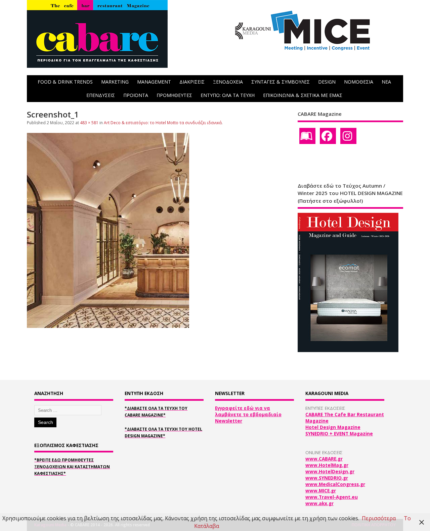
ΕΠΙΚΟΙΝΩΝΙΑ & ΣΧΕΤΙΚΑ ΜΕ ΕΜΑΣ (302, 95)
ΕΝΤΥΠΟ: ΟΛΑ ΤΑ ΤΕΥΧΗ (228, 95)
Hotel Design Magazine (332, 427)
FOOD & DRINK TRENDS (65, 82)
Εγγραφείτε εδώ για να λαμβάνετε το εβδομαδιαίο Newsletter (248, 414)
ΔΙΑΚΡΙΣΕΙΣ (192, 82)
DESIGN (327, 82)
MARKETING (115, 82)
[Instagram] (348, 136)
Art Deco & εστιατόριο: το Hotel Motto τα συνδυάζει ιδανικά (163, 123)
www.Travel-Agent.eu (331, 497)
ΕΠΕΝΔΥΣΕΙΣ (100, 95)
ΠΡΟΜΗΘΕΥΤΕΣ (174, 95)
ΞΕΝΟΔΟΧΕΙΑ (228, 82)
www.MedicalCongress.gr (335, 484)
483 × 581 (89, 123)
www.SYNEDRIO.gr (326, 478)
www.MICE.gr (320, 491)
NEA (386, 82)
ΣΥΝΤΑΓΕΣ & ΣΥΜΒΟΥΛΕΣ (280, 82)
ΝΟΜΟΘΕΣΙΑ (358, 82)
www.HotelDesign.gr (329, 472)
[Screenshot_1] (108, 326)
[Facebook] (328, 136)
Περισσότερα (379, 518)
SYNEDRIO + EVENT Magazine (339, 434)
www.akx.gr (319, 503)
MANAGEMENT (154, 82)
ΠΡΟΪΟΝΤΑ (135, 95)
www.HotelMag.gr (326, 465)
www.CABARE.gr (324, 459)
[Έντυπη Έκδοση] (307, 136)
